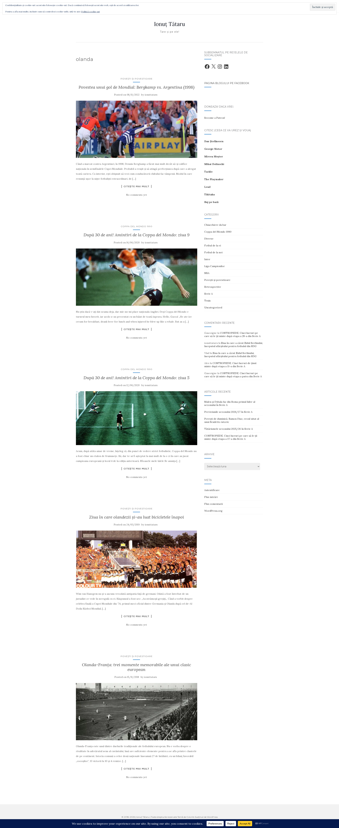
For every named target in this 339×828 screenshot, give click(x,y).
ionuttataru (151, 94)
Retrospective (212, 286)
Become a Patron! (214, 117)
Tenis (207, 300)
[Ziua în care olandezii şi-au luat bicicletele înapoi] (136, 559)
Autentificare (212, 490)
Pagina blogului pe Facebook (226, 83)
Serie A (208, 293)
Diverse (208, 238)
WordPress (212, 817)
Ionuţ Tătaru (169, 24)
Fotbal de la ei (212, 245)
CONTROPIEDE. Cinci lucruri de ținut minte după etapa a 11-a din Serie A (230, 365)
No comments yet (136, 194)
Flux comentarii (213, 503)
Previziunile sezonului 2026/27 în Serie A (228, 411)
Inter (207, 259)
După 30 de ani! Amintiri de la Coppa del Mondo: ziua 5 (136, 377)
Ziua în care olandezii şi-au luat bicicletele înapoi (136, 517)
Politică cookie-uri (90, 11)
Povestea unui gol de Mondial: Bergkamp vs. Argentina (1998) (136, 87)
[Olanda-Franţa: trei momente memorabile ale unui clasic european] (136, 711)
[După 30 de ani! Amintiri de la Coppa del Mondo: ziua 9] (136, 277)
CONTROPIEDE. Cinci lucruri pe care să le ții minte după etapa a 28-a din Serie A (232, 334)
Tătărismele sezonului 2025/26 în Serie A (228, 428)
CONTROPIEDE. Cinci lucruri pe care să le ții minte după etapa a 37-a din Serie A (230, 437)
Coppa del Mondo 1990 (136, 226)
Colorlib (190, 817)
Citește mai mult (136, 186)
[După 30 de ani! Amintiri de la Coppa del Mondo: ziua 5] (136, 418)
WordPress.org (213, 510)
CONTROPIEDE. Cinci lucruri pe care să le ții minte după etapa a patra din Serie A (233, 375)
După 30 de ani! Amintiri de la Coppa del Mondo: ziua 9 (136, 235)
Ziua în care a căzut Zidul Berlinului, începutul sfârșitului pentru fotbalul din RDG (233, 344)
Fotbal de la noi (213, 252)
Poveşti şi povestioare (137, 78)
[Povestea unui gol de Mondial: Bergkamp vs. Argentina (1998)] (136, 129)
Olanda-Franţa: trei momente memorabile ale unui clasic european (136, 667)
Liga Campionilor (214, 266)
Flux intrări (211, 497)
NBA (206, 273)
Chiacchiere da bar (215, 224)
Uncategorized (213, 307)
